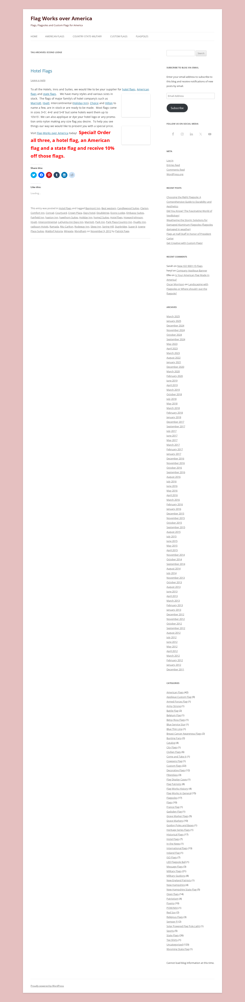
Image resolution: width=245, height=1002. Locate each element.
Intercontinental (47, 222)
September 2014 (176, 564)
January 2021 (174, 362)
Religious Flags (175, 917)
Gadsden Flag (174, 811)
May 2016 (172, 490)
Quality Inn (139, 222)
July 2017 (171, 431)
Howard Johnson (133, 217)
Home (34, 36)
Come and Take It (176, 756)
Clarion (144, 208)
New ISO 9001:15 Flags (190, 266)
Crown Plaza (75, 213)
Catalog (171, 742)
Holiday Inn (80, 103)
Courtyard (61, 213)
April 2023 (172, 348)
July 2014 (171, 573)
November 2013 (176, 577)
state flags (49, 94)
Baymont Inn (92, 208)
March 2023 (173, 353)
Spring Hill (108, 226)
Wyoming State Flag (178, 949)
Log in (170, 160)
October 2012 (174, 623)
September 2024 (176, 339)
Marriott (36, 103)
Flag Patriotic (174, 784)
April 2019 (172, 385)
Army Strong (174, 706)
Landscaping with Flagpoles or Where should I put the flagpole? (187, 289)
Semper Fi (172, 921)
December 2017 (175, 422)
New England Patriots (179, 880)
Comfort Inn (38, 213)
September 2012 (176, 628)
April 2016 (172, 495)
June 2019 (172, 380)
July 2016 (171, 481)
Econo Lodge (117, 213)
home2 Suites (101, 217)
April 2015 (172, 550)
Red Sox (171, 912)
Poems (170, 903)
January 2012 (174, 665)
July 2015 (171, 536)
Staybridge (121, 226)
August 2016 (173, 477)
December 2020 (175, 367)
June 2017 (172, 435)
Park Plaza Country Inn (119, 222)
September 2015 (176, 527)
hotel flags (128, 89)
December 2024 (175, 325)
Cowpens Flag (174, 761)
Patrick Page (122, 231)
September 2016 (176, 472)
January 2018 (174, 417)
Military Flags (174, 871)
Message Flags (175, 866)
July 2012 (171, 637)
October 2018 (174, 394)
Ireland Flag (173, 853)
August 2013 (173, 587)
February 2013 (175, 605)
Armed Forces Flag (177, 701)
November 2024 (176, 330)
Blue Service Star (176, 724)
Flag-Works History (177, 788)
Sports (170, 930)
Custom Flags (118, 36)
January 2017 (174, 454)
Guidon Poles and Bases (180, 825)
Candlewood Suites (128, 208)
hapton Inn (51, 217)
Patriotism (172, 898)
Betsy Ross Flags (176, 720)
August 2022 (173, 357)
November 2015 (176, 518)
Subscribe (177, 108)
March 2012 (173, 655)
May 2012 (172, 646)
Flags (169, 802)
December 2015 (175, 513)
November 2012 (176, 619)
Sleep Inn (96, 226)
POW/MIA (172, 908)
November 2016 (176, 463)
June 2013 (172, 591)
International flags (177, 848)
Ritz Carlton (66, 226)
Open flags (173, 894)
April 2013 (172, 596)
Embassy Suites (135, 213)
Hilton (109, 103)
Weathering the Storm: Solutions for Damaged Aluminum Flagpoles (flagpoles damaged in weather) (190, 224)
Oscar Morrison (175, 284)
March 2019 (173, 389)
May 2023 (172, 344)
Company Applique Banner (191, 270)
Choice (94, 103)
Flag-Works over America (52, 133)
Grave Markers (175, 820)
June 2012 (172, 642)
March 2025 (173, 316)
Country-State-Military (87, 36)
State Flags (173, 935)
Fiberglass (172, 775)
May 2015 (172, 545)
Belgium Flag (174, 715)
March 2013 (173, 600)
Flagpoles (142, 36)
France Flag (173, 807)
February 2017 (175, 449)
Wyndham (80, 231)
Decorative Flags (176, 770)
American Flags (54, 36)
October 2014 (174, 559)
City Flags (172, 747)
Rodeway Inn (81, 226)
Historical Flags (175, 834)
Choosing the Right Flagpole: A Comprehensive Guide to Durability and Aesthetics (189, 201)
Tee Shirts (172, 940)
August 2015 (173, 532)
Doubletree (102, 213)
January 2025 (174, 321)
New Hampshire (176, 885)
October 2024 (174, 334)
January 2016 (174, 509)
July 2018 (171, 399)
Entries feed (173, 165)
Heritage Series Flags (178, 830)
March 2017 (173, 444)
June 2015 (172, 541)
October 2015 (174, 522)
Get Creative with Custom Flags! (185, 243)
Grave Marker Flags (177, 816)
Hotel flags (116, 217)
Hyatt (46, 103)
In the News (173, 843)
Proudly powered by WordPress (47, 985)
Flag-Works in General (179, 793)
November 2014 (176, 554)
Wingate (68, 231)
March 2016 (173, 499)
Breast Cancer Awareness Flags (184, 733)
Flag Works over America (61, 18)
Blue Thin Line (174, 729)
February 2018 (175, 412)
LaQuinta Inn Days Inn (70, 222)
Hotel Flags (41, 71)
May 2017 (172, 440)
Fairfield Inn (37, 217)
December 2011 (175, 669)
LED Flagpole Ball (176, 862)
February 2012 (175, 660)
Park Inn (100, 222)
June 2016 (172, 486)
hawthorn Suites (68, 217)
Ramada (54, 226)
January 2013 (174, 610)
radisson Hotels (39, 226)
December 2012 (175, 614)
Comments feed (176, 169)
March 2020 (173, 371)
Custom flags (174, 765)
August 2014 (173, 568)
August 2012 (173, 632)
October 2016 (174, 467)
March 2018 (173, 408)
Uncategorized (175, 944)
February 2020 (175, 376)
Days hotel (89, 213)
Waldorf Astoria (54, 231)
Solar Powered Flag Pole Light (183, 926)
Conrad (50, 213)
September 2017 (176, 426)
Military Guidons (176, 875)
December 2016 (175, 458)
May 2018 (172, 403)
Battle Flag (172, 710)
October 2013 (174, 582)
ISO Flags (172, 857)
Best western (108, 208)
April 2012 (172, 651)
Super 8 (132, 226)
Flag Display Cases (177, 779)
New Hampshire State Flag (182, 889)
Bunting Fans (174, 738)
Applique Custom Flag (179, 697)
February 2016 (175, 504)
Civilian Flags (174, 752)
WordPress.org (175, 174)
